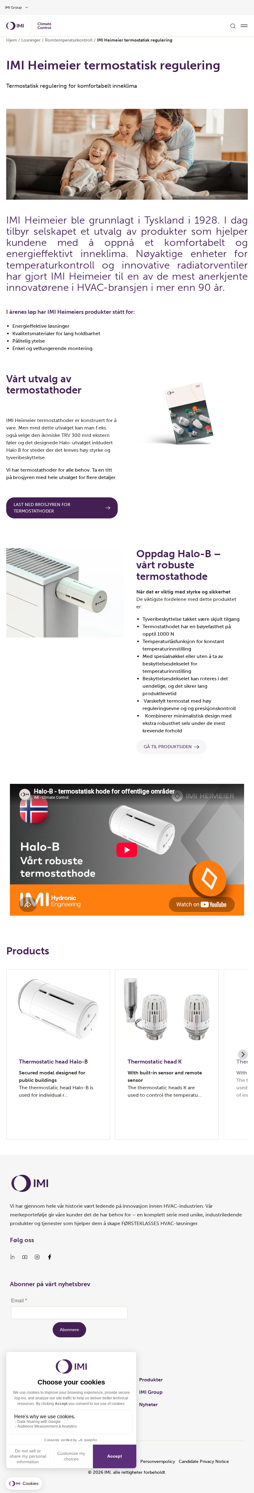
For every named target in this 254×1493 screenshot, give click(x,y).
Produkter (151, 1380)
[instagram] (37, 1257)
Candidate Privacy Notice (204, 1461)
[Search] (232, 25)
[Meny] (244, 25)
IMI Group (151, 1392)
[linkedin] (12, 1257)
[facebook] (49, 1257)
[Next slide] (243, 1055)
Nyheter (148, 1404)
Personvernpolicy (157, 1461)
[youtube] (24, 1257)
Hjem (11, 40)
